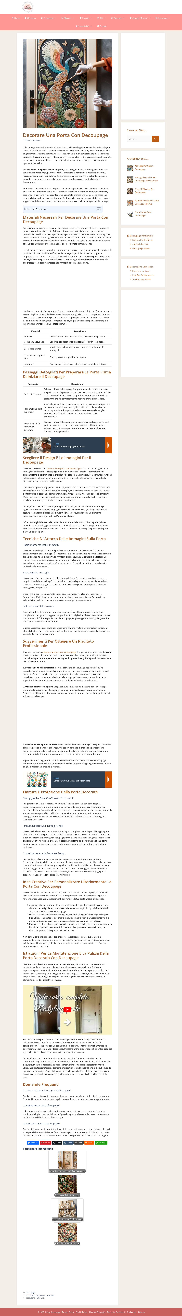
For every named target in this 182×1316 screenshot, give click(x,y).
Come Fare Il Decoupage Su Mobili (40, 1295)
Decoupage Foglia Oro (35, 1298)
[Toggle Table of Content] (97, 209)
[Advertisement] (115, 6)
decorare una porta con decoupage (64, 468)
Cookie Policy (81, 1312)
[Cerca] (155, 139)
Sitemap (141, 1312)
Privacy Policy (68, 1312)
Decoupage (30, 1292)
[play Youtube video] (67, 1010)
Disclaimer (131, 1312)
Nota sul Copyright (97, 1312)
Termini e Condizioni (116, 1312)
